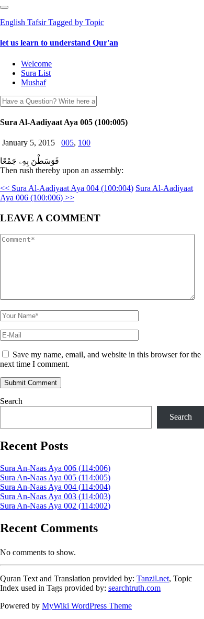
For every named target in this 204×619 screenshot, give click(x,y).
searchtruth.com (134, 587)
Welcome (36, 63)
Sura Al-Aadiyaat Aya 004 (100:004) (66, 188)
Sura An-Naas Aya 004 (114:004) (55, 486)
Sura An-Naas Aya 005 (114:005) (55, 477)
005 (67, 142)
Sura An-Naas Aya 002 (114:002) (55, 505)
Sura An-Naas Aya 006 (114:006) (55, 468)
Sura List (36, 73)
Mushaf (33, 82)
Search (11, 401)
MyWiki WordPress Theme (87, 605)
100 (84, 142)
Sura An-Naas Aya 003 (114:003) (55, 496)
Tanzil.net (153, 578)
